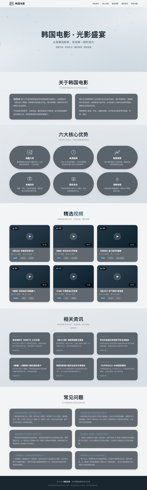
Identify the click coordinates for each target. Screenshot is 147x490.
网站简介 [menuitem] (96, 4)
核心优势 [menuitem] (105, 4)
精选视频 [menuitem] (115, 4)
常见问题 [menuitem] (134, 4)
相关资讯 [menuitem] (124, 4)
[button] (29, 236)
